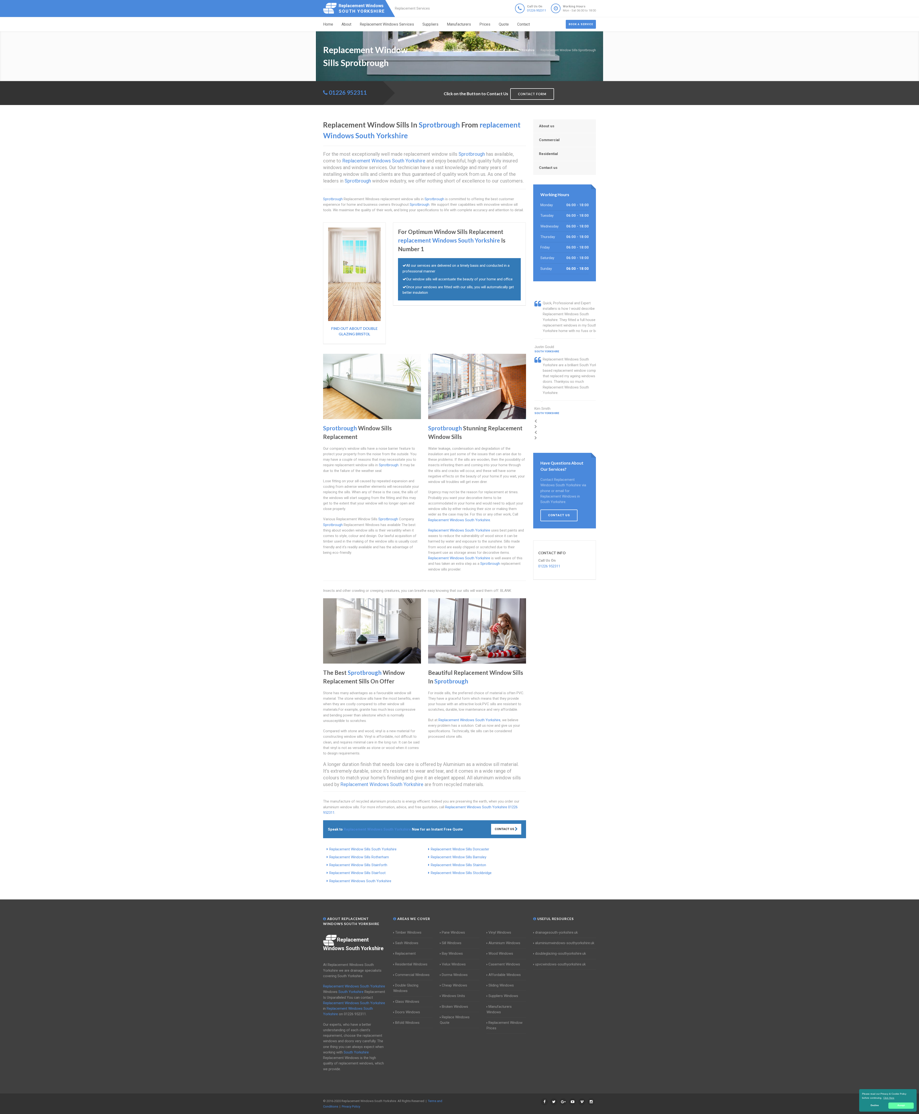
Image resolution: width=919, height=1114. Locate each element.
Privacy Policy (351, 1106)
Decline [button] (875, 1105)
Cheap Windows (454, 985)
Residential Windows (411, 964)
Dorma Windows (455, 975)
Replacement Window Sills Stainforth (358, 865)
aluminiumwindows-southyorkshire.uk (564, 943)
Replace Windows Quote (455, 1020)
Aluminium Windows (504, 943)
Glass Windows (407, 1001)
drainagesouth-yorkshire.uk (556, 932)
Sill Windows (451, 943)
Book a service (581, 24)
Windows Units (453, 996)
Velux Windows (454, 964)
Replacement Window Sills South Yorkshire (363, 849)
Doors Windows (407, 1012)
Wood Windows (500, 953)
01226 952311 (536, 10)
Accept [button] (901, 1105)
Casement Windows (504, 964)
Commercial (549, 140)
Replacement (405, 953)
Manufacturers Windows (499, 1009)
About (346, 24)
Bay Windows (452, 953)
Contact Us (505, 829)
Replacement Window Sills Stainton (458, 865)
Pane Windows (453, 932)
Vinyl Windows (499, 932)
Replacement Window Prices (504, 1025)
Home (328, 24)
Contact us (548, 168)
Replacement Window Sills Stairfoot (357, 873)
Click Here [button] (888, 1098)
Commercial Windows (412, 975)
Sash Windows (406, 943)
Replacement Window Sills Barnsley (458, 857)
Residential (548, 154)
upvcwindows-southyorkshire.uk (560, 964)
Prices (484, 24)
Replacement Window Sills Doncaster (460, 849)
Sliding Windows (501, 985)
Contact (523, 24)
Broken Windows (455, 1006)
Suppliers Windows (503, 996)
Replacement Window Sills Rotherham (359, 857)
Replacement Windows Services (387, 24)
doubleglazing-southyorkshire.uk (560, 953)
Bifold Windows (407, 1022)
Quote (504, 24)
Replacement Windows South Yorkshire (360, 881)
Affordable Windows (504, 975)
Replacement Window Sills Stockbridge (461, 873)
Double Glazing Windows (405, 988)
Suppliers (430, 24)
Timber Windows (408, 932)
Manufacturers (459, 24)
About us (546, 126)
